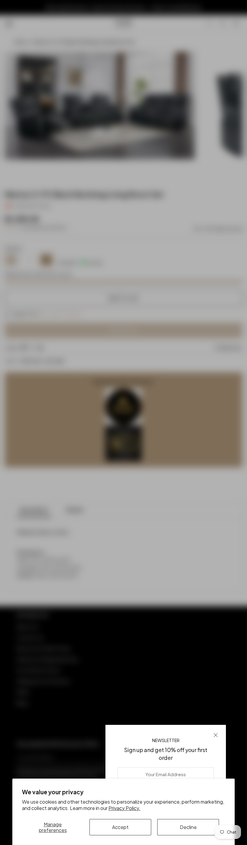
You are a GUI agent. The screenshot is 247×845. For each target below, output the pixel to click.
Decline (188, 827)
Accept (120, 827)
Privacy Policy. (124, 808)
